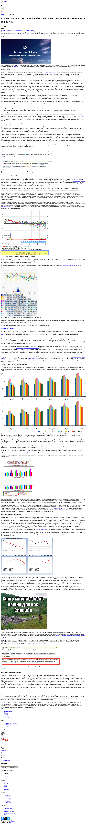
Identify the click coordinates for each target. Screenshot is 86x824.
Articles (6, 783)
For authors (7, 796)
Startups (6, 814)
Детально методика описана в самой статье (27, 348)
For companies (8, 798)
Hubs (5, 786)
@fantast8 (3, 750)
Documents (7, 799)
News (5, 785)
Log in (6, 776)
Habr (9, 822)
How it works (7, 795)
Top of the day (4, 767)
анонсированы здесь (33, 358)
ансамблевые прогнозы (7, 206)
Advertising (7, 810)
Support (13, 821)
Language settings (5, 821)
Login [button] (2, 10)
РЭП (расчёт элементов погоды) (59, 508)
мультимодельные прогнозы (69, 265)
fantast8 (3, 14)
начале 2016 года (49, 72)
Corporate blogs (8, 808)
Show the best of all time (7, 770)
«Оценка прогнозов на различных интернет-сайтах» (20, 452)
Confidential (7, 802)
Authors (6, 788)
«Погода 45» (17, 66)
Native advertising (9, 811)
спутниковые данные (79, 181)
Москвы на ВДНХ (41, 529)
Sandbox (6, 789)
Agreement (7, 801)
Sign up (6, 777)
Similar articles (13, 767)
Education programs (9, 813)
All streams (6, 1)
